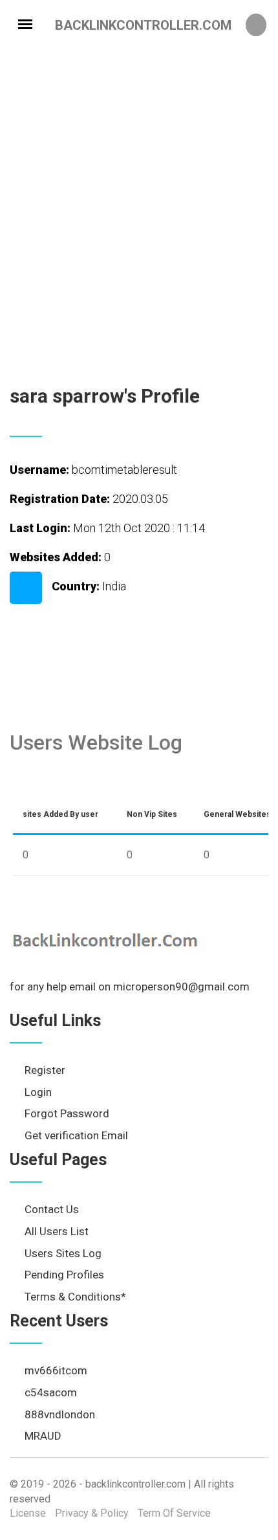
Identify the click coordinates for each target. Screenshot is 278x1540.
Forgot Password (67, 1113)
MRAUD (43, 1435)
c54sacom (51, 1392)
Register (45, 1070)
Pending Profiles (64, 1274)
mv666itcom (56, 1370)
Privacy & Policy (92, 1513)
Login (38, 1092)
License (28, 1513)
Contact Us (52, 1209)
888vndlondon (60, 1414)
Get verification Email (76, 1135)
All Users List (57, 1231)
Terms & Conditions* (75, 1296)
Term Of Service (174, 1513)
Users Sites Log (63, 1253)
